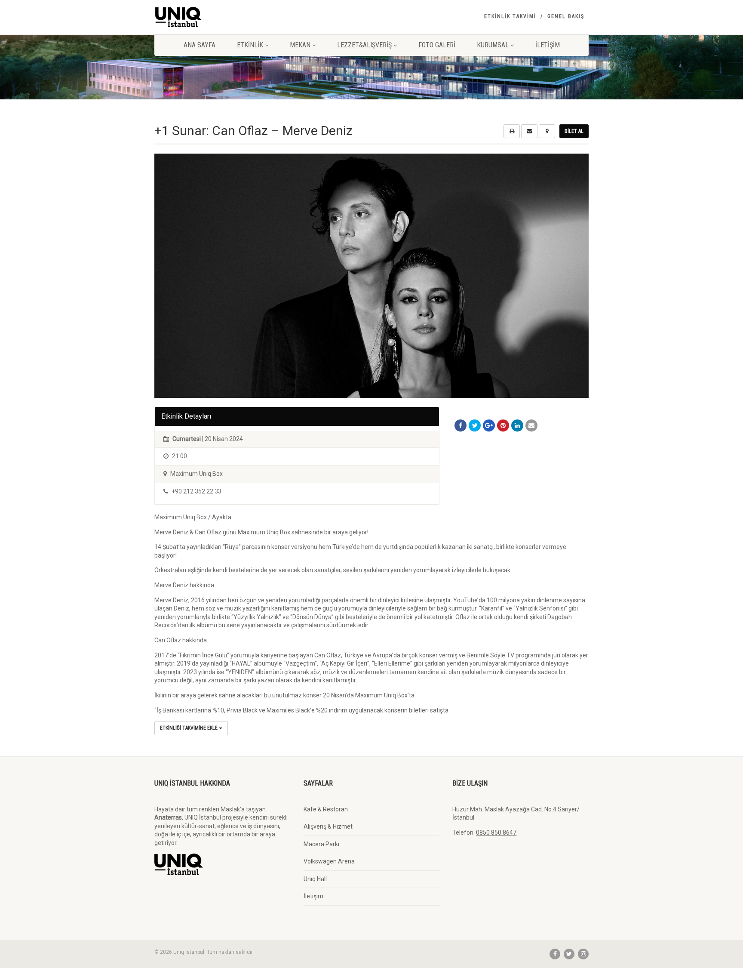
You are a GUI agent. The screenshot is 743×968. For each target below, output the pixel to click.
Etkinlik (250, 45)
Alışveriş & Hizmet (328, 826)
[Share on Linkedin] (517, 425)
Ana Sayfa (199, 45)
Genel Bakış (565, 16)
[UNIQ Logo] (222, 17)
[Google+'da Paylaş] (489, 425)
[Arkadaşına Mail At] (531, 425)
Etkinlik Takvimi (510, 16)
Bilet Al (574, 131)
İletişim (547, 45)
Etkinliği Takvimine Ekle (189, 728)
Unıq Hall (315, 879)
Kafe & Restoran (326, 809)
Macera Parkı (321, 844)
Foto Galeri (436, 45)
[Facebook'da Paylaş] (460, 425)
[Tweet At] (475, 425)
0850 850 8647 (496, 832)
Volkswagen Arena (329, 861)
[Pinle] (503, 425)
